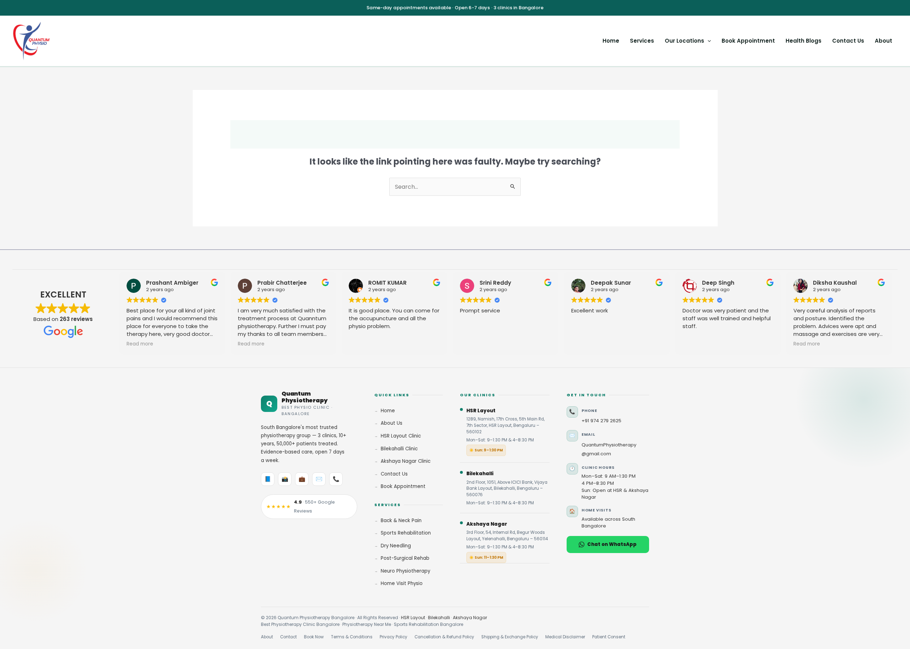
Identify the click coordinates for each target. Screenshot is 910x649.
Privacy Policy (393, 637)
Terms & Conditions (352, 637)
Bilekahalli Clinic (399, 448)
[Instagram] (30, 261)
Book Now (314, 637)
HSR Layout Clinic (401, 436)
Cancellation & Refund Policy (444, 637)
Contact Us (848, 40)
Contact (288, 637)
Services (642, 40)
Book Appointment (748, 40)
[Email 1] (60, 261)
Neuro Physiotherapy (405, 571)
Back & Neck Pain (401, 520)
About (883, 40)
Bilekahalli (439, 618)
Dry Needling (396, 545)
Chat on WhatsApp (612, 544)
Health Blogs (803, 40)
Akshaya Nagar (470, 618)
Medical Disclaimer (565, 637)
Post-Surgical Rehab (405, 558)
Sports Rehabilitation (406, 533)
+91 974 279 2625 (601, 420)
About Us (391, 423)
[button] (707, 40)
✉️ (319, 479)
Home (611, 40)
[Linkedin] (45, 261)
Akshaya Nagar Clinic (405, 461)
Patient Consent (608, 637)
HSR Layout (413, 618)
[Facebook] (15, 261)
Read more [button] (140, 344)
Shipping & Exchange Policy (509, 637)
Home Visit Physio (402, 583)
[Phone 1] (75, 261)
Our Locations (684, 40)
